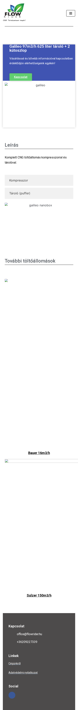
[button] (20, 77)
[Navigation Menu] (70, 13)
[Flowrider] (14, 13)
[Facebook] (12, 695)
